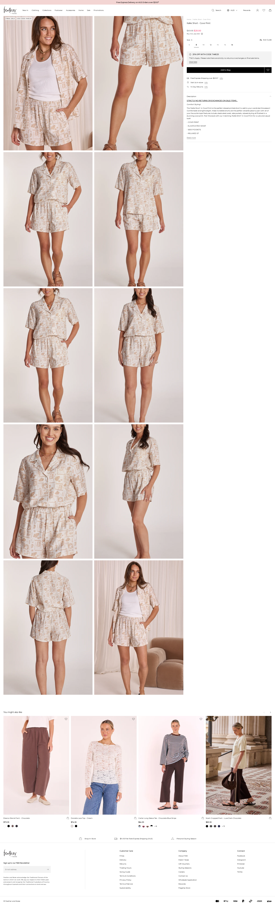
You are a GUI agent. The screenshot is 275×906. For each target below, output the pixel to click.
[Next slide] (270, 712)
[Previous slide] (264, 712)
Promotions (99, 10)
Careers (181, 872)
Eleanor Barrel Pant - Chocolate (16, 818)
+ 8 (155, 826)
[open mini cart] (270, 10)
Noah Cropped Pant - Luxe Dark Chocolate (223, 818)
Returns (123, 864)
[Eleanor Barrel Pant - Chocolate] (36, 765)
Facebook (241, 856)
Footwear (59, 10)
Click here (193, 62)
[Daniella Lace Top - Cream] (104, 765)
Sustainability (125, 888)
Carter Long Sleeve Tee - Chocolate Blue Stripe (157, 818)
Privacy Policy (125, 880)
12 (211, 45)
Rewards (246, 10)
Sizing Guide (125, 872)
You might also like (12, 712)
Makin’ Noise (183, 860)
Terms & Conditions (127, 876)
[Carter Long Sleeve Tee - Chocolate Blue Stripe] (171, 765)
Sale (88, 10)
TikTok (239, 872)
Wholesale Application (187, 880)
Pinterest (241, 864)
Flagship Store (184, 888)
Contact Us (183, 876)
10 (204, 45)
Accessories (70, 10)
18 (232, 45)
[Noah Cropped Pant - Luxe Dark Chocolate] (239, 765)
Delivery (123, 860)
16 (225, 45)
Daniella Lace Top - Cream (82, 818)
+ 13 (223, 826)
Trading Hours (125, 868)
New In (25, 10)
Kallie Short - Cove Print (198, 23)
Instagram (241, 860)
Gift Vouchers (183, 864)
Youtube (240, 868)
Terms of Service (126, 884)
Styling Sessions (184, 868)
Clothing (35, 10)
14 (218, 45)
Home (81, 10)
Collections (46, 10)
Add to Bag (225, 70)
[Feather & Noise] (10, 853)
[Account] (257, 10)
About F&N (183, 856)
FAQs (122, 856)
